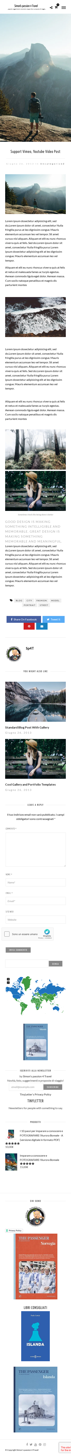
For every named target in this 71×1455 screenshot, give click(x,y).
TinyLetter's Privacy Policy (35, 1094)
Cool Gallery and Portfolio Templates (30, 784)
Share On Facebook (25, 619)
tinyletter (35, 1101)
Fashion (42, 600)
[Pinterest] (40, 1444)
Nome (9, 875)
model (55, 600)
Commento (11, 829)
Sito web (9, 912)
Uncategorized (52, 163)
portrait (30, 605)
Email (9, 893)
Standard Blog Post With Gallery (27, 727)
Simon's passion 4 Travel (37, 1076)
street (44, 605)
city (29, 600)
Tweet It (55, 619)
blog (19, 600)
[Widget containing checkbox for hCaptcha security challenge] (28, 934)
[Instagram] (44, 1444)
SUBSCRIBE (53, 1087)
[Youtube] (35, 1444)
